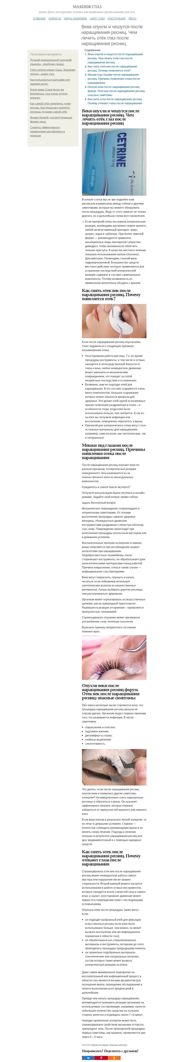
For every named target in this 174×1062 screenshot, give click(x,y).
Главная (39, 17)
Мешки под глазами (100, 1044)
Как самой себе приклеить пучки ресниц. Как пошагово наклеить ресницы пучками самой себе (50, 107)
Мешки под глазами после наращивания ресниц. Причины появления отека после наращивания (114, 79)
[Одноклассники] (114, 1058)
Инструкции (116, 17)
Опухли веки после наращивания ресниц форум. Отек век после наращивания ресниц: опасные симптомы (116, 91)
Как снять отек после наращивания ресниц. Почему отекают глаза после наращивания (115, 101)
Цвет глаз (97, 17)
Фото (132, 17)
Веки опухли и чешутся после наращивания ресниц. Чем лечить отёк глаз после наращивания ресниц (115, 58)
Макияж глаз (87, 6)
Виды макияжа (75, 17)
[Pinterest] (101, 1058)
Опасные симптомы (118, 1044)
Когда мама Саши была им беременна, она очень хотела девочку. (48, 93)
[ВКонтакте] (88, 1058)
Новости (55, 17)
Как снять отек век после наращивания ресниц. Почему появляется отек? (112, 68)
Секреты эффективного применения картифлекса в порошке (47, 131)
